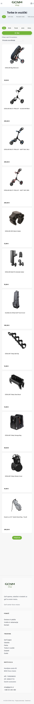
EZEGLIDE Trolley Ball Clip (12, 353)
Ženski (16, 28)
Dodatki (6, 650)
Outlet (6, 653)
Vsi (4, 16)
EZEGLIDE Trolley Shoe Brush (13, 394)
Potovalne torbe (20, 16)
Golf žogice (7, 640)
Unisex (29, 28)
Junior (22, 28)
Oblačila (6, 642)
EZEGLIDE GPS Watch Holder (13, 231)
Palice (6, 645)
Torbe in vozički (9, 648)
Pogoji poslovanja (19, 700)
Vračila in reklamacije (11, 622)
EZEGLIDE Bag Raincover (12, 67)
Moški (9, 28)
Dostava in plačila (10, 619)
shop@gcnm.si (9, 687)
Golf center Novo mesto (12, 604)
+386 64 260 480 (10, 690)
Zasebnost (28, 700)
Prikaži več (17, 537)
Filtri (18, 33)
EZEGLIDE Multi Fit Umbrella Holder (14, 272)
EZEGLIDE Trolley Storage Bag (13, 435)
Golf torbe (10, 16)
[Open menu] (1, 3)
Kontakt (6, 625)
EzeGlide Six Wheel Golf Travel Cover (15, 312)
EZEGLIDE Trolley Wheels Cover (13, 476)
